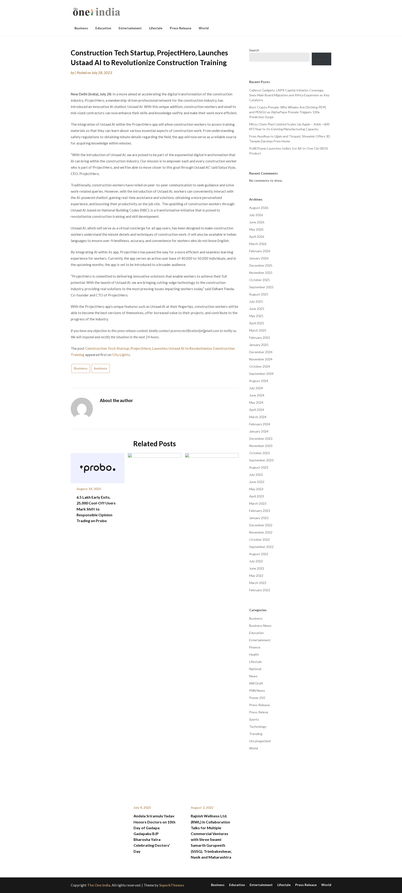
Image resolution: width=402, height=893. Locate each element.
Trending (255, 734)
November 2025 (260, 273)
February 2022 (259, 590)
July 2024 (256, 388)
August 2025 (258, 294)
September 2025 (261, 287)
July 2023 (256, 475)
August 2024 (258, 381)
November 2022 (260, 532)
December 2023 (260, 438)
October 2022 (259, 539)
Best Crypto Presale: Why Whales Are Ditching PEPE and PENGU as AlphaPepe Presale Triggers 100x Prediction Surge (287, 112)
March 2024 (257, 417)
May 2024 (256, 402)
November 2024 (260, 359)
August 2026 (258, 208)
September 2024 (261, 374)
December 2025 (260, 265)
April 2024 (256, 410)
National (255, 669)
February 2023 (259, 511)
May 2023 (256, 489)
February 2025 (259, 337)
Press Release (180, 28)
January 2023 (258, 518)
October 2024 (259, 366)
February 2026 (259, 251)
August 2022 (258, 554)
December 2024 (260, 352)
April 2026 (256, 236)
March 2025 (257, 330)
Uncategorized (260, 741)
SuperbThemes (171, 885)
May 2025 (256, 316)
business (100, 368)
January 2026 (258, 258)
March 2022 (257, 583)
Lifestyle (155, 28)
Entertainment (130, 28)
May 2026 (256, 229)
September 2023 (261, 460)
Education (103, 28)
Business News (260, 626)
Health (254, 654)
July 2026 (256, 215)
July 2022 (256, 561)
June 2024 (256, 395)
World (204, 28)
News (253, 676)
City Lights (121, 354)
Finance (254, 647)
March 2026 (257, 244)
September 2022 (261, 547)
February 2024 (259, 424)
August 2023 (258, 467)
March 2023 (257, 503)
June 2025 (256, 309)
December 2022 (260, 525)
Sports (254, 719)
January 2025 (258, 345)
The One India (98, 885)
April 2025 (256, 323)
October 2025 (259, 280)
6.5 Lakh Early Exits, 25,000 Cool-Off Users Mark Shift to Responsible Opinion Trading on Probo (96, 509)
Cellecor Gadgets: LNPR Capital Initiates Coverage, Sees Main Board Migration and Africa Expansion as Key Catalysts (289, 95)
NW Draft (256, 683)
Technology (257, 726)
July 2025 (256, 301)
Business (81, 28)
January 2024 (258, 431)
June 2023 (256, 482)
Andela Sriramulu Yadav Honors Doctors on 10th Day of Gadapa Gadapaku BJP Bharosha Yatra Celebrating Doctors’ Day (154, 833)
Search (254, 50)
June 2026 (256, 222)
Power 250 (257, 698)
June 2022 (256, 568)
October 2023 (259, 453)
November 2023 (260, 446)
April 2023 (256, 496)
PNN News (257, 690)
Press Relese (258, 712)
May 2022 (256, 575)
